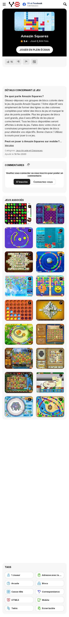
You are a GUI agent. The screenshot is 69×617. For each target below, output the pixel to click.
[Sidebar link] (4, 4)
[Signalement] (26, 62)
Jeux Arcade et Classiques (29, 150)
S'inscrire (22, 181)
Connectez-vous (43, 181)
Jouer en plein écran (34, 49)
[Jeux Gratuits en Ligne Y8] (14, 4)
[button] (9, 145)
